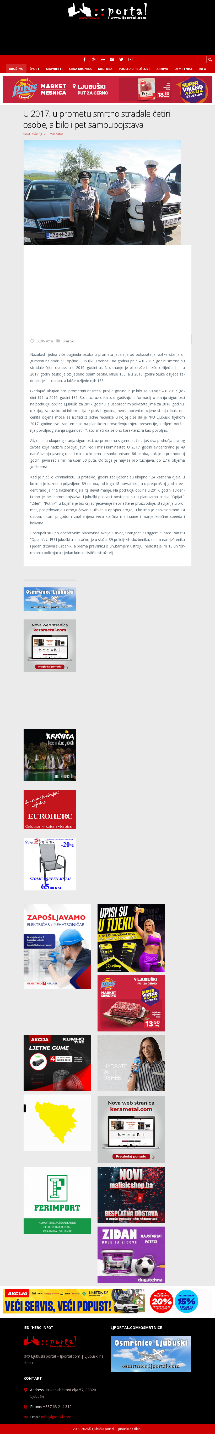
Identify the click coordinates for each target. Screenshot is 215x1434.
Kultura (105, 69)
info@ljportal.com (56, 1416)
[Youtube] (130, 59)
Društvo (16, 69)
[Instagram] (112, 59)
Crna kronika (80, 69)
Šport (35, 69)
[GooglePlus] (93, 59)
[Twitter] (121, 59)
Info (202, 69)
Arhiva (162, 69)
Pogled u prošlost (134, 69)
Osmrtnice (183, 69)
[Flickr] (103, 59)
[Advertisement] (107, 288)
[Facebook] (84, 59)
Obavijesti (54, 69)
